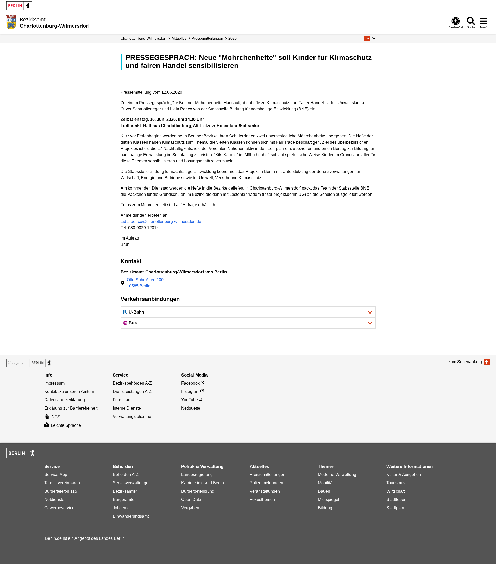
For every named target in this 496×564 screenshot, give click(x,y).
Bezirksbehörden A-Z (132, 383)
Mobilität (326, 483)
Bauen (324, 491)
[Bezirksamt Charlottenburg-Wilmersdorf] (29, 363)
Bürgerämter (124, 499)
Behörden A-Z (126, 474)
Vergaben (190, 508)
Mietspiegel (328, 499)
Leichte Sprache (66, 425)
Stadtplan (395, 508)
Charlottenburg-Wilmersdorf (143, 38)
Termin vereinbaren (62, 483)
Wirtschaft (395, 491)
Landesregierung (197, 474)
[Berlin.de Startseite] (19, 5)
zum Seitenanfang (465, 362)
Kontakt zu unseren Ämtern (69, 391)
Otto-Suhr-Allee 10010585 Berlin (145, 283)
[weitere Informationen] (11, 22)
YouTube (189, 400)
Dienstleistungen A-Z (132, 391)
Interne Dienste (127, 408)
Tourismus (395, 483)
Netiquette (190, 408)
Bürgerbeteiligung (197, 491)
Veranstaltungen (265, 491)
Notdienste (54, 499)
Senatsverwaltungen (132, 483)
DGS (55, 417)
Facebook (190, 383)
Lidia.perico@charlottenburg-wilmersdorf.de (161, 221)
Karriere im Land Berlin (202, 483)
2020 (232, 38)
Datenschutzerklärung (64, 400)
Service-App (55, 474)
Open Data (191, 499)
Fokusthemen (262, 499)
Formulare (122, 400)
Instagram (190, 391)
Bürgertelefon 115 (60, 491)
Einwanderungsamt (131, 516)
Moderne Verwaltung (337, 474)
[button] (369, 38)
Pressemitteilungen (267, 474)
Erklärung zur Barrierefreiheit (70, 408)
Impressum (54, 383)
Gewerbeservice (59, 508)
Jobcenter (122, 508)
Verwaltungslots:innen (133, 416)
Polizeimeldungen (266, 483)
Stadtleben (396, 499)
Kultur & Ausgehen (403, 474)
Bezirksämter (125, 491)
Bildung (325, 508)
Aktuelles (179, 38)
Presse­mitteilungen (207, 38)
